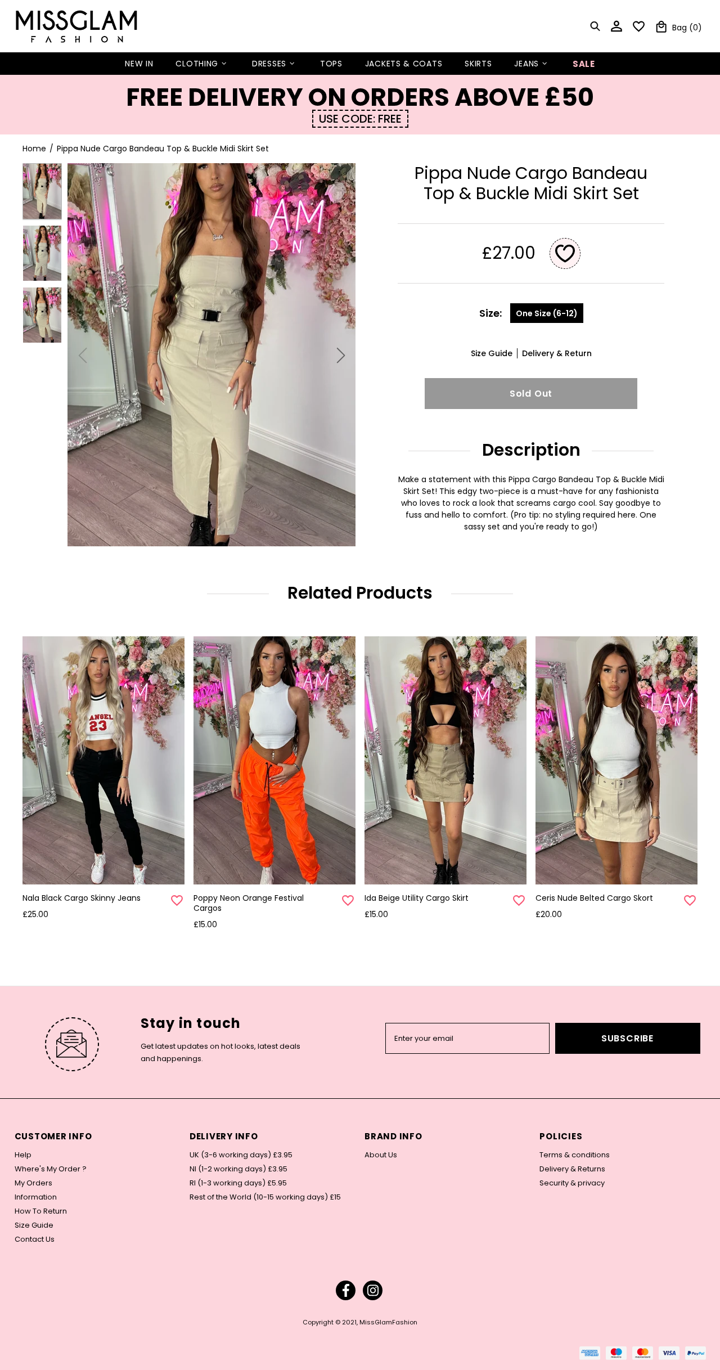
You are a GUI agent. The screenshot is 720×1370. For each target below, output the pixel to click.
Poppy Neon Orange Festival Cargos (249, 903)
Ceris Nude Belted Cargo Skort (594, 898)
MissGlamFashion (76, 26)
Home (34, 148)
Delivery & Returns (572, 1169)
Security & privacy (572, 1183)
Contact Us (35, 1239)
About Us (380, 1155)
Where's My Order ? (51, 1169)
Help (23, 1155)
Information (36, 1197)
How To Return (41, 1211)
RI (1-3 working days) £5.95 (238, 1183)
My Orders (33, 1183)
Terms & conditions (574, 1155)
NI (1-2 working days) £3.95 (238, 1169)
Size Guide (34, 1225)
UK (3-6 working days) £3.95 (241, 1155)
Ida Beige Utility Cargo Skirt (416, 898)
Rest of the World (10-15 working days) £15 (265, 1197)
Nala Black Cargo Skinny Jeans (81, 898)
